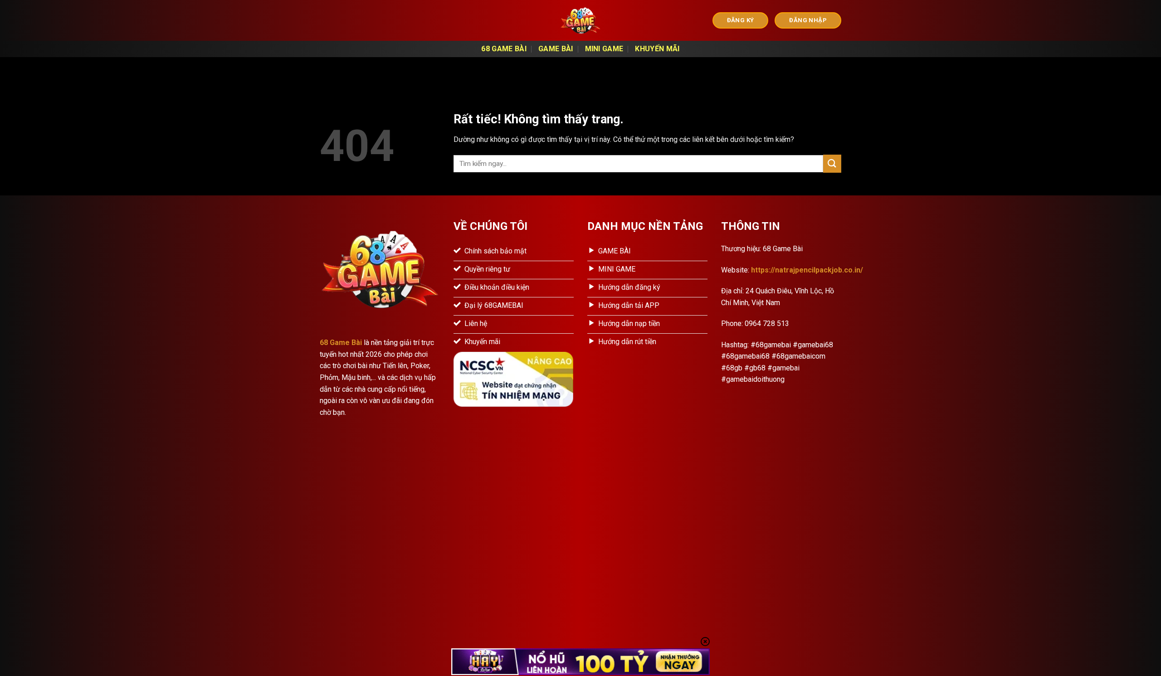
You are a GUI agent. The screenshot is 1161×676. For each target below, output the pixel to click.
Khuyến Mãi (657, 48)
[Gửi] (832, 163)
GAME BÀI (555, 48)
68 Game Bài (504, 48)
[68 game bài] (580, 20)
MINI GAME (604, 48)
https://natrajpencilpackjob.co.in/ (807, 270)
